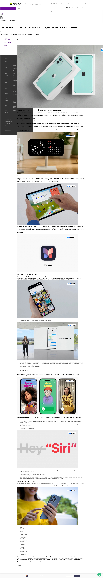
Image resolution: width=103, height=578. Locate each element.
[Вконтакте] (56, 3)
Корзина (82, 8)
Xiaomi (6, 82)
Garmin (6, 80)
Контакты (91, 3)
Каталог (6, 58)
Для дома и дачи (14, 72)
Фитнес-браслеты (6, 93)
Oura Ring (73, 3)
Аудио (14, 97)
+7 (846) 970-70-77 (65, 7)
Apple (61, 3)
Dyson (78, 3)
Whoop (69, 3)
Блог (6, 128)
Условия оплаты (8, 119)
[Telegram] (54, 3)
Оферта (6, 125)
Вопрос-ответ (8, 130)
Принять (77, 575)
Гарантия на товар (9, 123)
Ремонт (86, 3)
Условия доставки (8, 121)
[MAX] (52, 3)
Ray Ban (65, 3)
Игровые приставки (7, 77)
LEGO (14, 75)
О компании (7, 116)
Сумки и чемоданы (14, 62)
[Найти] (57, 8)
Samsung (82, 3)
